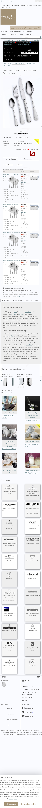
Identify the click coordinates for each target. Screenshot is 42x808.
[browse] (1, 380)
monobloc (29, 345)
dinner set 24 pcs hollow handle (10, 205)
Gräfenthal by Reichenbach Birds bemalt (32, 415)
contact (25, 681)
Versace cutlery (32, 630)
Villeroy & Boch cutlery (9, 665)
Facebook (29, 708)
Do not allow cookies (28, 804)
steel (15, 312)
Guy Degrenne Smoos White (9, 471)
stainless (28, 312)
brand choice (15, 5)
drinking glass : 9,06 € (31, 473)
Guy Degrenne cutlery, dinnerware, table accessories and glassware (9, 598)
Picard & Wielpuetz (26, 5)
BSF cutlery (32, 665)
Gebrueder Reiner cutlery (32, 561)
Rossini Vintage (6, 7)
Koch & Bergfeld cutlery (32, 543)
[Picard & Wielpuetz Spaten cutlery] (40, 370)
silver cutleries (8, 40)
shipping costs (28, 686)
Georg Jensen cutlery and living (9, 492)
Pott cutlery (9, 578)
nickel (21, 314)
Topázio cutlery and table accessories (32, 527)
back (4, 677)
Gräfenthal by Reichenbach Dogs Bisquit (9, 444)
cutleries (8, 5)
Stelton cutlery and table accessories (32, 614)
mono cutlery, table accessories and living (9, 614)
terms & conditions (30, 689)
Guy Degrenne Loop (32, 470)
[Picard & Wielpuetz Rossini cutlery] (1, 370)
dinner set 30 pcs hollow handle (10, 175)
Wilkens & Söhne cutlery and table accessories (9, 544)
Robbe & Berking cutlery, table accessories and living (9, 510)
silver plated (32, 63)
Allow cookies (11, 804)
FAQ (23, 684)
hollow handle (8, 336)
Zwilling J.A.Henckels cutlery (32, 649)
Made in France (25, 42)
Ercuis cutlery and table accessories (9, 527)
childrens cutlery (22, 40)
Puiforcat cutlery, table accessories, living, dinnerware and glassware (32, 493)
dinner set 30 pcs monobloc (11, 232)
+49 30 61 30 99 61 (6, 1)
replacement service (23, 44)
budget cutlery (8, 44)
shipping (23, 182)
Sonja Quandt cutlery (9, 561)
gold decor (7, 65)
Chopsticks (35, 40)
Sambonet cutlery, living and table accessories (32, 597)
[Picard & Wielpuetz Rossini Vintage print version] (32, 154)
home (2, 5)
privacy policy (28, 697)
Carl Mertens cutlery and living (9, 649)
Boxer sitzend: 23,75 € (9, 449)
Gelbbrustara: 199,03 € (32, 420)
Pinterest (29, 716)
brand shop (7, 63)
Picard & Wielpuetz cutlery (9, 630)
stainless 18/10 (37, 5)
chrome (13, 314)
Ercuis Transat (9, 413)
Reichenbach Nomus (32, 441)
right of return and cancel (29, 693)
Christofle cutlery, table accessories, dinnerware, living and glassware (32, 511)
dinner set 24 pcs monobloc (11, 260)
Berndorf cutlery (32, 578)
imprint (25, 700)
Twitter (28, 712)
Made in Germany (9, 42)
